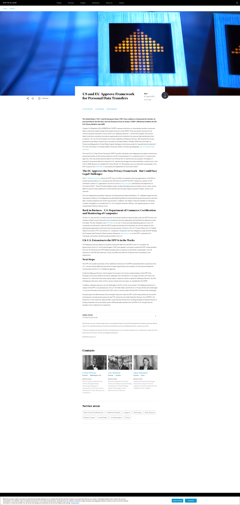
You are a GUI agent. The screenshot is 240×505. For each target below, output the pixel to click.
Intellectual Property (140, 381)
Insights (83, 3)
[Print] (34, 98)
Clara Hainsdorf (111, 109)
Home (5, 8)
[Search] (237, 3)
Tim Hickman (99, 109)
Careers (121, 3)
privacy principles (126, 183)
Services (71, 3)
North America (149, 412)
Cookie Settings (177, 500)
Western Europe (89, 417)
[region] (120, 500)
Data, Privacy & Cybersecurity (92, 381)
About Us (109, 3)
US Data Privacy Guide (90, 316)
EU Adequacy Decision (93, 178)
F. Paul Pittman (87, 109)
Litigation (148, 388)
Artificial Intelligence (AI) (116, 381)
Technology (86, 386)
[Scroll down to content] (165, 95)
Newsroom (96, 3)
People (59, 3)
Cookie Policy (75, 503)
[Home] (9, 2)
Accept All (191, 500)
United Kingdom (116, 417)
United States (102, 417)
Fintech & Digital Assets (90, 384)
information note (126, 233)
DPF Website (100, 167)
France (127, 417)
